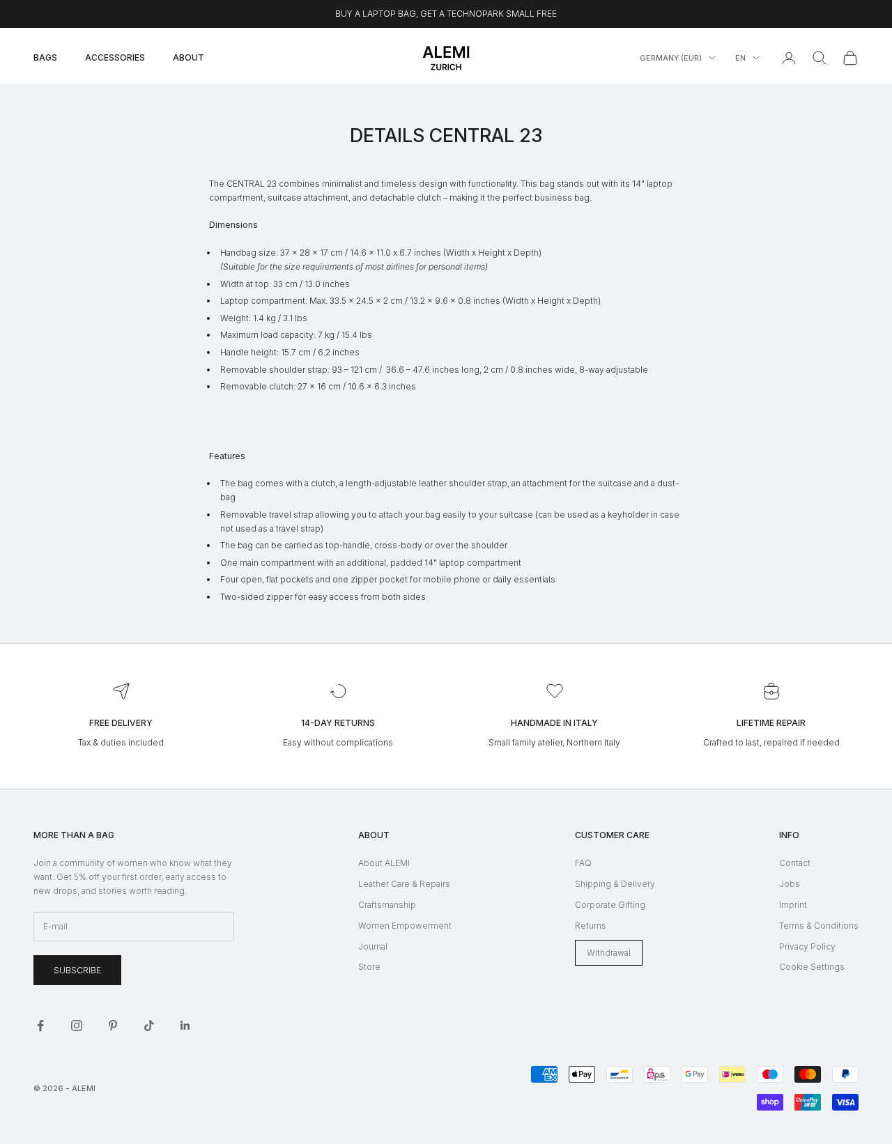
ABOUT (188, 57)
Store (369, 966)
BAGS (45, 57)
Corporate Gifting (610, 904)
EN (740, 58)
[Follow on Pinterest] (113, 1026)
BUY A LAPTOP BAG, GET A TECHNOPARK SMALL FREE (446, 13)
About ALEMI (384, 863)
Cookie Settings (812, 966)
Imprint (793, 904)
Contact (794, 863)
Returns (590, 925)
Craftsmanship (387, 904)
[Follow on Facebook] (40, 1026)
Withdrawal (609, 953)
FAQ (583, 863)
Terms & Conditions (819, 925)
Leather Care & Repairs (404, 884)
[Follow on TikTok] (149, 1026)
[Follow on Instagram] (77, 1026)
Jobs (789, 884)
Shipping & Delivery (615, 884)
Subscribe (77, 970)
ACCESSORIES (115, 57)
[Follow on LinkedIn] (185, 1026)
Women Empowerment (405, 925)
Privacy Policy (807, 946)
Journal (372, 946)
